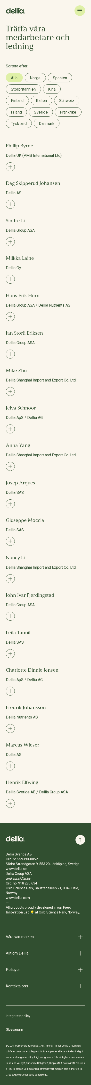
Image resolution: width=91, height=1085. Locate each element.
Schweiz (66, 100)
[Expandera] (10, 166)
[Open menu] (79, 10)
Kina (52, 89)
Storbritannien (23, 89)
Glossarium (14, 1029)
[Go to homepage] (16, 838)
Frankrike (68, 112)
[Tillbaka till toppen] (80, 840)
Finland (17, 100)
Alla (14, 78)
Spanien (60, 78)
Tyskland (19, 123)
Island (16, 112)
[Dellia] (15, 10)
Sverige (41, 112)
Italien (41, 100)
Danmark (46, 123)
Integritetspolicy (18, 1016)
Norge (35, 78)
